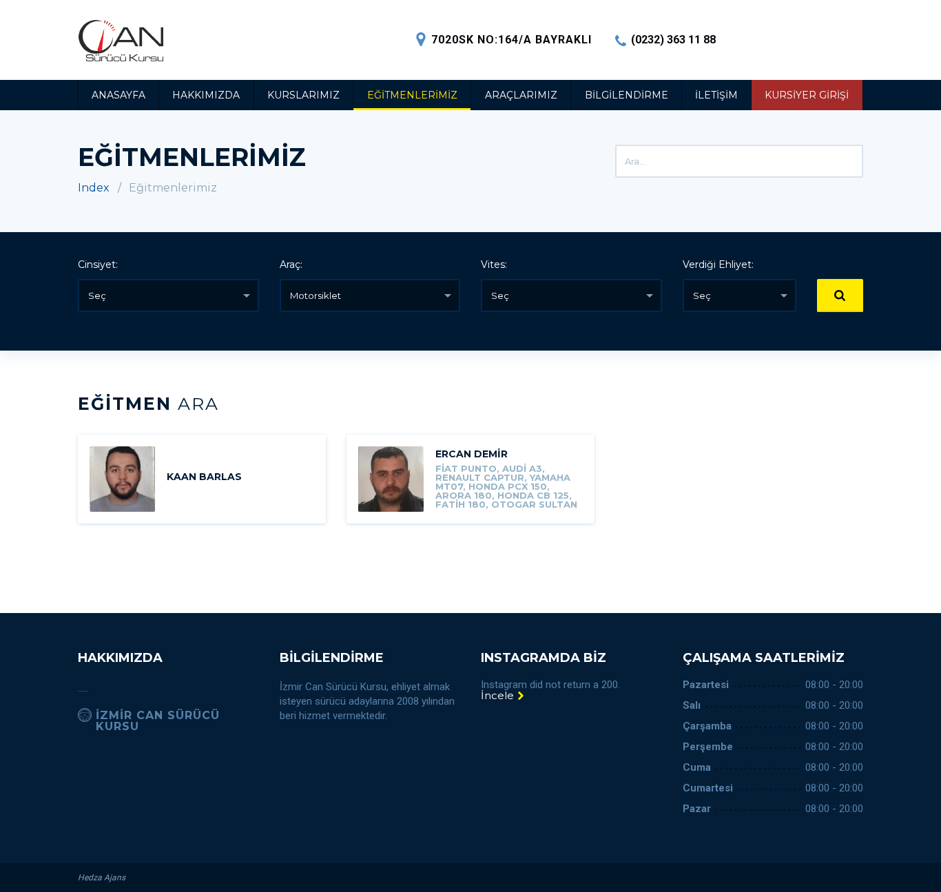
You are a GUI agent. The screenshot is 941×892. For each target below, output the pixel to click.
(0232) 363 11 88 (673, 39)
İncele (499, 695)
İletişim (716, 95)
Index (94, 187)
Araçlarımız (521, 95)
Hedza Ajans (101, 877)
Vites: (494, 264)
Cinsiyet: (98, 264)
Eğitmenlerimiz (412, 95)
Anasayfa (118, 95)
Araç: (291, 264)
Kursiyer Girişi (807, 95)
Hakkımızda (206, 95)
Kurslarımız (303, 95)
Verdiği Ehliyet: (718, 264)
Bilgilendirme (626, 95)
